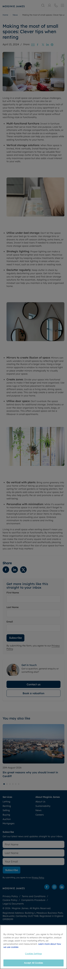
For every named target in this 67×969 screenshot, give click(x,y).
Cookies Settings (33, 953)
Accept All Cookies (33, 962)
